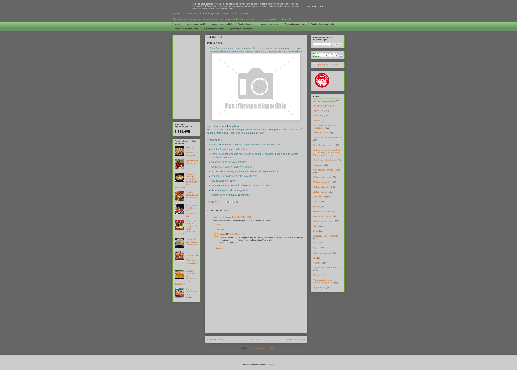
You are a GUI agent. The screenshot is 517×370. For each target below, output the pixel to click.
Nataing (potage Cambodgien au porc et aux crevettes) (186, 180)
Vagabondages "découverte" (241, 29)
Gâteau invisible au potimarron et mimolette (186, 277)
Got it (322, 6)
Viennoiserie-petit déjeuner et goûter (323, 281)
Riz (315, 258)
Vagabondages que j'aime (295, 24)
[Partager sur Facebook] (234, 202)
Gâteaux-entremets (324, 221)
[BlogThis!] (229, 202)
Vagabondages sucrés (270, 24)
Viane (222, 234)
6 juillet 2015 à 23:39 (243, 217)
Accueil (178, 24)
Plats (316, 231)
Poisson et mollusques (325, 236)
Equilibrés (319, 196)
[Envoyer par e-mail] (226, 202)
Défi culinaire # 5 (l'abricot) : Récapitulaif (186, 259)
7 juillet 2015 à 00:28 (237, 234)
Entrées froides (321, 187)
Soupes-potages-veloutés (327, 267)
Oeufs (316, 226)
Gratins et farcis (322, 216)
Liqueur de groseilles (192, 162)
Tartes (316, 275)
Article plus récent (215, 339)
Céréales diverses (322, 177)
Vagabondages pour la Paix (186, 29)
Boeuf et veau (320, 132)
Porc (315, 243)
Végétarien (319, 287)
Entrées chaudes (322, 182)
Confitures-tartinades (325, 160)
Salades (317, 262)
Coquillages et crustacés (326, 169)
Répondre (217, 224)
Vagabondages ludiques (214, 29)
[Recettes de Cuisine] (321, 88)
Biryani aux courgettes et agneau (192, 151)
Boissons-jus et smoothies (327, 137)
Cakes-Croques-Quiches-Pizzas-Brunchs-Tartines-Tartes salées (327, 152)
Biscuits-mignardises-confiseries (325, 126)
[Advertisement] (256, 312)
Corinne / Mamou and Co (223, 217)
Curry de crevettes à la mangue (192, 242)
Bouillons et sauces (323, 145)
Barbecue (318, 115)
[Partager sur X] (231, 202)
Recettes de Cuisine (334, 56)
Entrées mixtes (321, 192)
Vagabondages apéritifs (196, 24)
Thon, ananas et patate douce (191, 293)
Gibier (316, 206)
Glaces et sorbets (322, 211)
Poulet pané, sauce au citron (192, 195)
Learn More (311, 6)
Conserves (319, 165)
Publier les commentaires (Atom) (261, 348)
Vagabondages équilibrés (222, 24)
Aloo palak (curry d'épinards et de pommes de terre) (186, 227)
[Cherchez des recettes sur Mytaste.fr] (325, 64)
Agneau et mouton (323, 105)
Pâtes (316, 248)
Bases (316, 120)
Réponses (220, 229)
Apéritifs (318, 110)
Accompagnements (324, 101)
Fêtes (316, 201)
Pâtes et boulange (323, 253)
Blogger (271, 365)
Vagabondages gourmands (322, 24)
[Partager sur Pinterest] (237, 202)
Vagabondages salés (246, 24)
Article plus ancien (296, 339)
